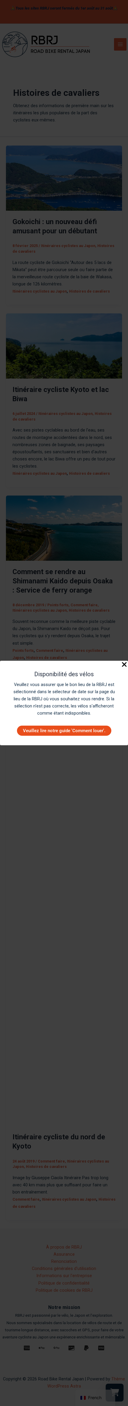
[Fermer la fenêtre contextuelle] (124, 665)
